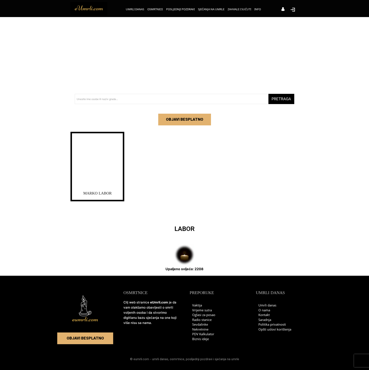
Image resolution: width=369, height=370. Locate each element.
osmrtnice (177, 359)
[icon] (283, 9)
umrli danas (160, 359)
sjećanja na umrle (227, 359)
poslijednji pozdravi (199, 359)
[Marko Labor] (97, 161)
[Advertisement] (184, 55)
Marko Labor (97, 193)
